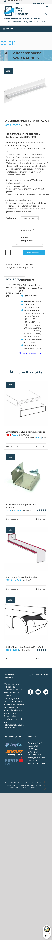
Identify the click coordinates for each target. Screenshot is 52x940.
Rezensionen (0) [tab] (13, 294)
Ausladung (11, 218)
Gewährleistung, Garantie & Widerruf (23, 787)
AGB (27, 785)
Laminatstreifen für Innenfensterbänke (25, 432)
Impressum (20, 785)
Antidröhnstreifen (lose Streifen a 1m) (24, 647)
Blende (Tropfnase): (27, 239)
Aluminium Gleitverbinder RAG (21, 577)
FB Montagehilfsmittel (26, 267)
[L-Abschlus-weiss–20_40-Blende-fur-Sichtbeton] (26, 90)
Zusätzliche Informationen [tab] (15, 286)
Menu (9, 28)
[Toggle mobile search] (47, 7)
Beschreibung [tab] (14, 279)
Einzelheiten (42, 446)
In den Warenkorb (33, 253)
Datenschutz (35, 785)
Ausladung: (27, 230)
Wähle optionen (13, 446)
